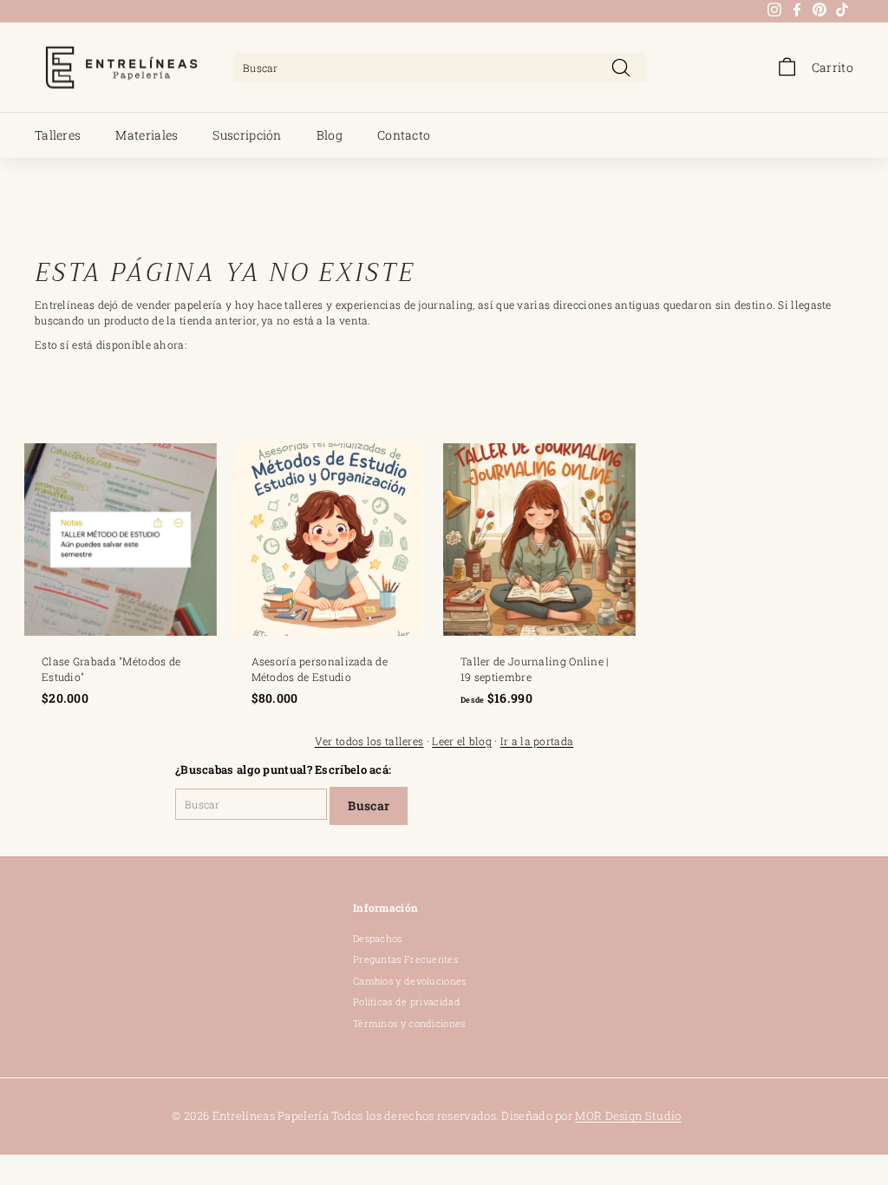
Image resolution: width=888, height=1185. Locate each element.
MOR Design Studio (628, 1115)
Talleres (58, 135)
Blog (330, 135)
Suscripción (246, 135)
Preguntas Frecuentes (405, 959)
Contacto (403, 135)
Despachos (377, 938)
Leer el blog (462, 741)
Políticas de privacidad (406, 1001)
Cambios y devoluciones (410, 980)
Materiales (146, 135)
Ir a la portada (537, 741)
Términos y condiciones (409, 1023)
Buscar (368, 805)
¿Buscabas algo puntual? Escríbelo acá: (283, 769)
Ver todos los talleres (369, 741)
